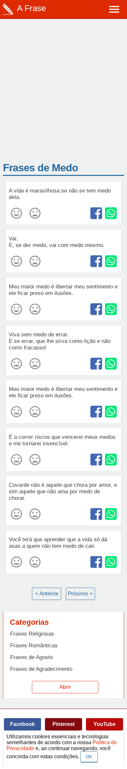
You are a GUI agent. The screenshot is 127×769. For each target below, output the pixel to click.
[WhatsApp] (111, 213)
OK (89, 756)
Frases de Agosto (31, 657)
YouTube (104, 724)
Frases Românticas (34, 645)
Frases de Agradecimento (41, 669)
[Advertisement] (63, 95)
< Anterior (47, 594)
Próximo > (80, 594)
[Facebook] (96, 213)
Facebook (22, 724)
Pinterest (63, 724)
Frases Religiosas (32, 634)
